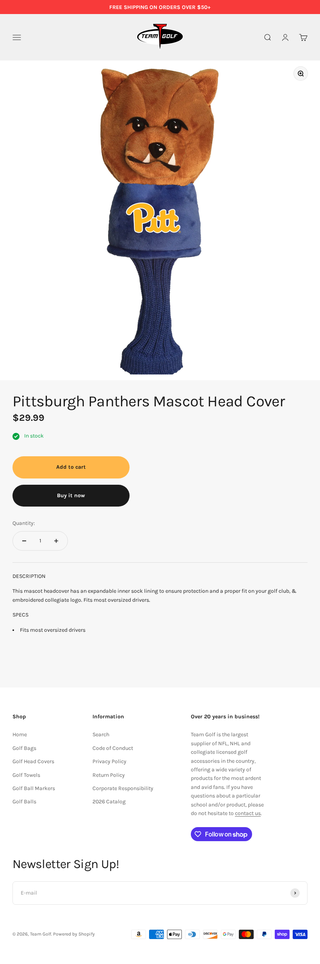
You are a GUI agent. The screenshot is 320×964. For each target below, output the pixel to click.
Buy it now (71, 495)
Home (19, 734)
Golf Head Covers (33, 761)
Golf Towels (26, 775)
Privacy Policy (109, 761)
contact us (248, 813)
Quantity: (23, 523)
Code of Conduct (112, 748)
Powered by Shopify (74, 934)
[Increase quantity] (56, 541)
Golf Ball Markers (33, 788)
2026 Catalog (109, 801)
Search (100, 734)
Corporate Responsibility (122, 788)
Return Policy (108, 775)
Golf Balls (24, 801)
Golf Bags (24, 748)
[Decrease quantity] (24, 541)
